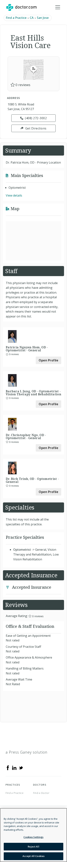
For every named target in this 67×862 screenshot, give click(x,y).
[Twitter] (21, 768)
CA (32, 18)
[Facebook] (8, 768)
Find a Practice (16, 18)
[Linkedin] (14, 768)
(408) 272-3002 (36, 118)
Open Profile (48, 360)
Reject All (33, 846)
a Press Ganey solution (26, 752)
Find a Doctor (41, 793)
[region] (33, 835)
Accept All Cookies (33, 856)
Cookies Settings (33, 837)
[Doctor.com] (21, 7)
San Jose (43, 18)
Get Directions (36, 128)
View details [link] (14, 195)
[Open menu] (57, 7)
